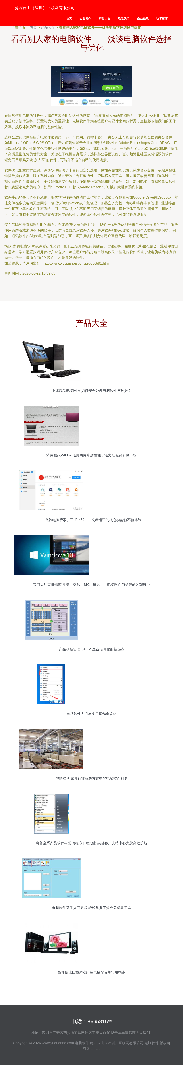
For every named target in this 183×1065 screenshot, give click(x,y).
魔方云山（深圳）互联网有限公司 (45, 8)
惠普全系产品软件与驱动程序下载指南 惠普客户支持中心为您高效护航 (91, 843)
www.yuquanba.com (58, 1043)
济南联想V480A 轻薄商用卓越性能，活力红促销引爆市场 (91, 455)
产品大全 (104, 18)
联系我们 (124, 18)
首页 (69, 18)
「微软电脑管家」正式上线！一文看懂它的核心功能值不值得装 (91, 520)
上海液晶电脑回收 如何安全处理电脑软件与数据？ (91, 391)
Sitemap (93, 1049)
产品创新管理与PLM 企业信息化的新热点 (91, 649)
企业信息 (143, 18)
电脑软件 (82, 1043)
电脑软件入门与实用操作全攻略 (91, 714)
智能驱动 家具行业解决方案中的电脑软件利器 (91, 778)
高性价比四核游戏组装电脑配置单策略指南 (91, 972)
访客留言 (162, 18)
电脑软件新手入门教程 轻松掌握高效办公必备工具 (91, 908)
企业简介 (85, 18)
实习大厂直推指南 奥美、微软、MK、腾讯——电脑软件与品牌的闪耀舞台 (91, 584)
